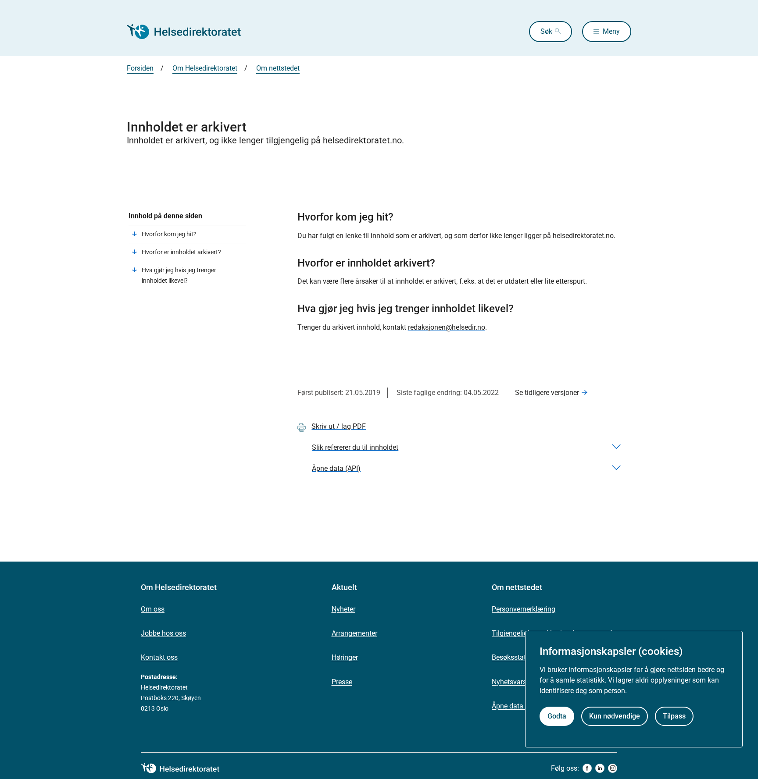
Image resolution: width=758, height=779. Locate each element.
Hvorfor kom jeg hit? (169, 234)
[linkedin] (599, 768)
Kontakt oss (159, 657)
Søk (546, 31)
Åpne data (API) (516, 706)
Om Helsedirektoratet (204, 68)
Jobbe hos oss (163, 633)
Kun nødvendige (614, 716)
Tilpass (674, 716)
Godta (556, 716)
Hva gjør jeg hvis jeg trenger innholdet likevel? (179, 275)
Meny (611, 31)
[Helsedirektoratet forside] (190, 31)
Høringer (345, 657)
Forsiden (140, 68)
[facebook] (587, 768)
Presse (342, 682)
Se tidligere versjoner (547, 392)
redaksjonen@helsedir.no (446, 327)
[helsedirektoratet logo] (186, 768)
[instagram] (612, 768)
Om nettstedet (278, 68)
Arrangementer (354, 633)
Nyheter (343, 609)
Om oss (152, 609)
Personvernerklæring (523, 609)
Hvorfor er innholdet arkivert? (181, 252)
